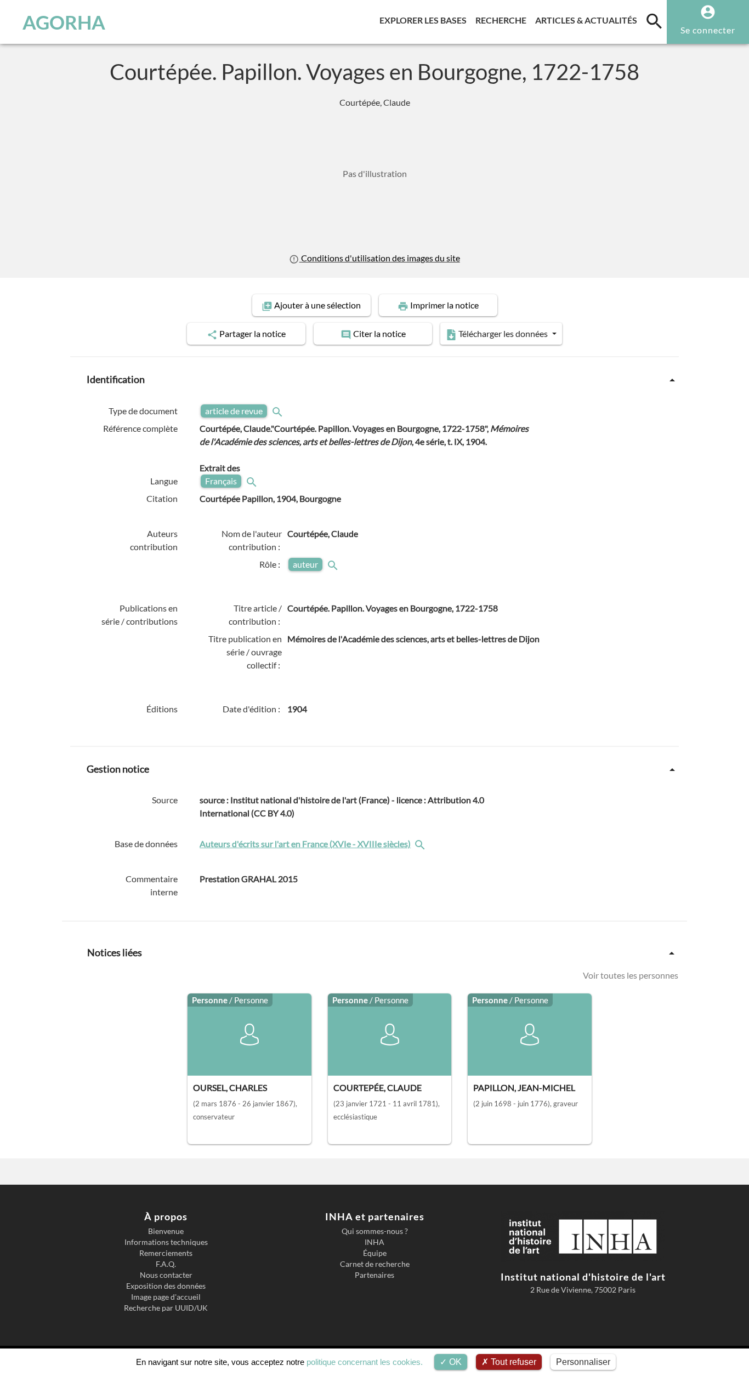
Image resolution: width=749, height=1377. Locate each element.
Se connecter (707, 30)
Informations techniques (166, 1242)
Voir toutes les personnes (630, 975)
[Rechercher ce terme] (278, 410)
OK (454, 1362)
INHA (374, 1242)
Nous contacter (166, 1275)
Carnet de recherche (375, 1264)
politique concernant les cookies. (365, 1362)
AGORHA (63, 22)
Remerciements (165, 1253)
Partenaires (374, 1275)
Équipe (375, 1253)
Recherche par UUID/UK (166, 1308)
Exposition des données (166, 1286)
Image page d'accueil (166, 1297)
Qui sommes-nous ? (375, 1231)
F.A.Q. (166, 1264)
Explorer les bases (425, 19)
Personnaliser (583, 1362)
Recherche (503, 19)
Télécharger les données (503, 333)
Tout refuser (512, 1362)
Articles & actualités (588, 19)
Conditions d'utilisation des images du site (379, 258)
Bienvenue (166, 1231)
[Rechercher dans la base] (421, 843)
